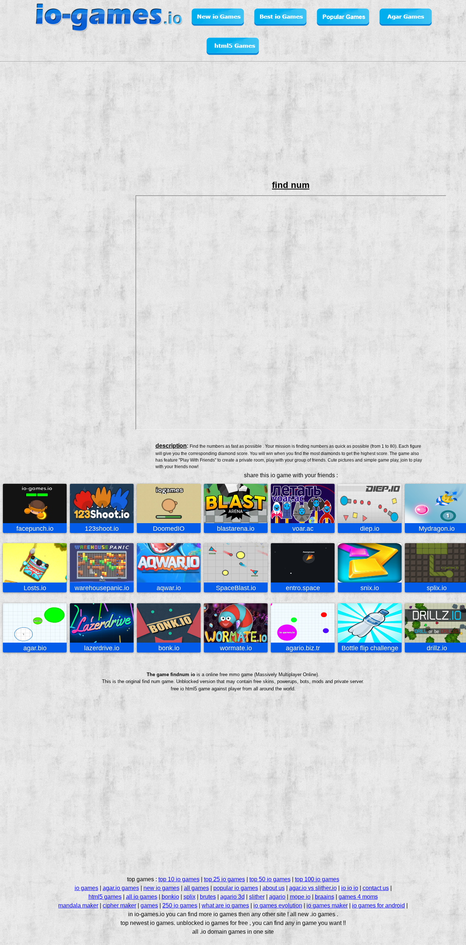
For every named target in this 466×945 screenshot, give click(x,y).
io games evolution (277, 905)
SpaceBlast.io (236, 588)
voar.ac (302, 528)
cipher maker (119, 905)
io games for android (378, 905)
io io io (349, 888)
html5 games (105, 897)
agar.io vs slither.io (313, 888)
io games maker (327, 905)
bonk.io (168, 648)
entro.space (303, 588)
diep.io (369, 528)
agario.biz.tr (303, 648)
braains (324, 897)
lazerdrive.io (101, 648)
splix (189, 897)
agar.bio (35, 648)
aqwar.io (169, 588)
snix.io (369, 588)
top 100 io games (317, 879)
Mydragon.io (437, 528)
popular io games (235, 888)
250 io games (179, 905)
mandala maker (78, 905)
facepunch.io (35, 528)
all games (196, 888)
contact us (376, 888)
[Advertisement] (31, 228)
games (149, 905)
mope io (300, 897)
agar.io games (121, 888)
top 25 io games (224, 879)
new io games (161, 888)
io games (86, 888)
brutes (208, 897)
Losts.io (35, 588)
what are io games (225, 905)
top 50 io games (270, 879)
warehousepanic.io (102, 588)
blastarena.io (235, 528)
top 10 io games (179, 879)
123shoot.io (102, 528)
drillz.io (437, 648)
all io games (141, 897)
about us (273, 888)
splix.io (437, 588)
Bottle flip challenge (369, 648)
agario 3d (232, 897)
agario (277, 897)
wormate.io (236, 648)
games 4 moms (358, 897)
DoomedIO (169, 528)
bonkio (170, 897)
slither (257, 897)
